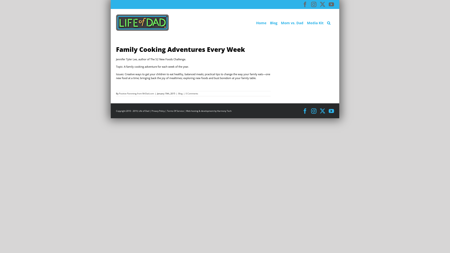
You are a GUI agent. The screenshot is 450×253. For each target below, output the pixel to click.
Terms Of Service (175, 110)
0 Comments (192, 93)
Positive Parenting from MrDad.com (136, 93)
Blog (180, 93)
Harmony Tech (224, 110)
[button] (328, 22)
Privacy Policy (158, 110)
